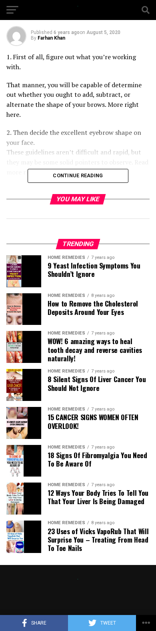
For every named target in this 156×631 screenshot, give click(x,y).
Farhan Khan (51, 38)
